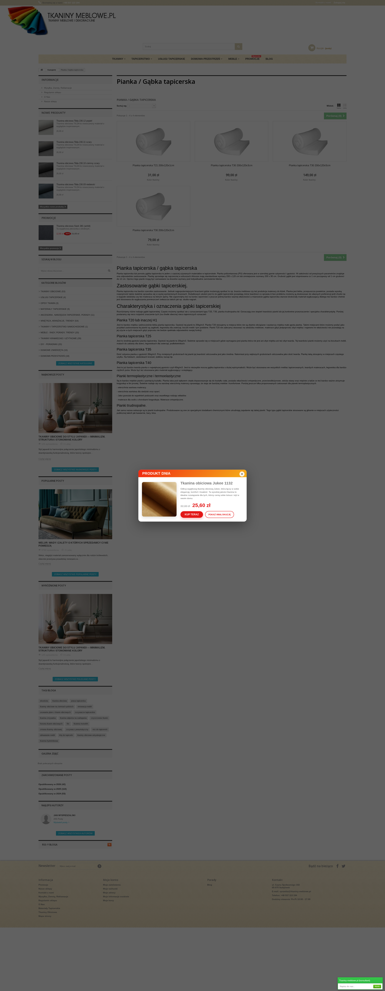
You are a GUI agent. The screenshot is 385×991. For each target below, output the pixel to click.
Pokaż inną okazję (219, 514)
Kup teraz (192, 514)
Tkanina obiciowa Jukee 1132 (206, 483)
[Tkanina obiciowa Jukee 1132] (161, 499)
